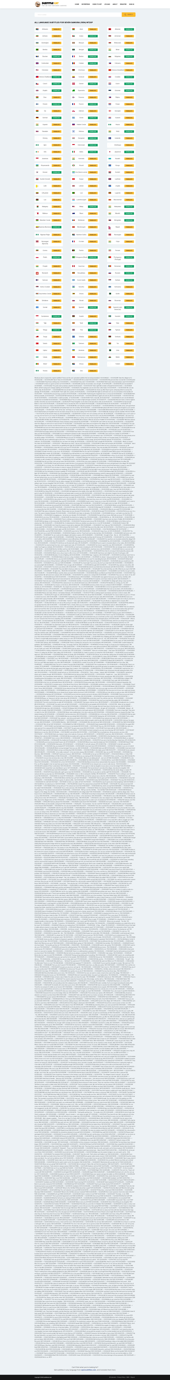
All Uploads (112, 1377)
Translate (56, 29)
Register (123, 4)
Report (133, 1377)
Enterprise (86, 4)
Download (129, 29)
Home (77, 4)
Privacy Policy (121, 1377)
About (115, 4)
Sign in (131, 4)
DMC (128, 1377)
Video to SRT (97, 4)
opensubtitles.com (88, 1370)
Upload (107, 4)
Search (130, 14)
